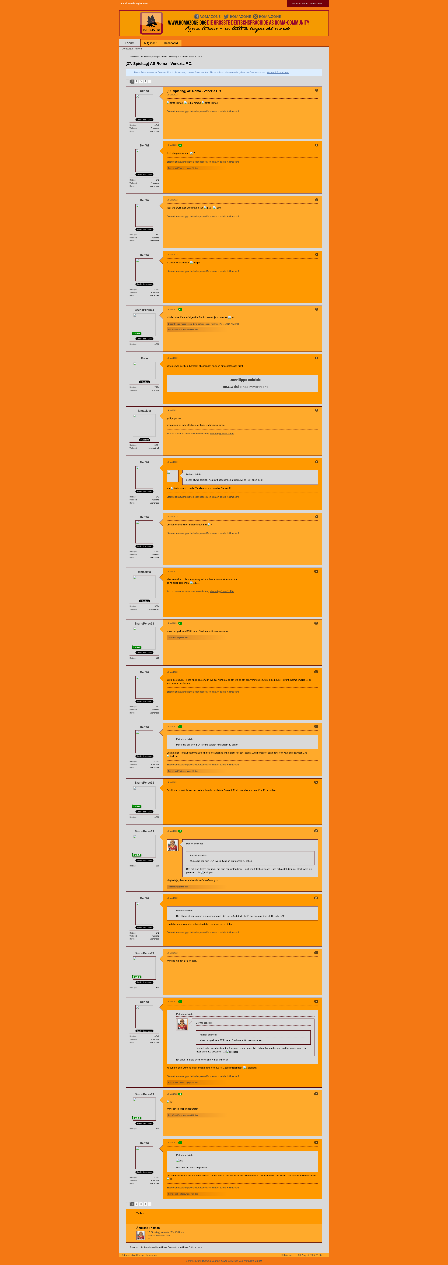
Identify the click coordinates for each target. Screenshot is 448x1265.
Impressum (151, 1255)
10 (316, 571)
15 (316, 831)
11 (316, 623)
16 (316, 898)
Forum (130, 43)
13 (316, 726)
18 (316, 1001)
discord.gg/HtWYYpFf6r (222, 433)
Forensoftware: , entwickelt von (224, 1261)
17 (316, 953)
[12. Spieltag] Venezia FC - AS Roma (165, 1232)
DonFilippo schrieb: (245, 380)
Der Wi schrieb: (194, 843)
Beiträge (133, 125)
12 (316, 672)
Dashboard (171, 43)
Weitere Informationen (278, 72)
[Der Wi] (140, 1235)
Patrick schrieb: (184, 739)
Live (148, 1238)
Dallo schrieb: (193, 474)
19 (316, 1094)
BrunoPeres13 (220, 324)
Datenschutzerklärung (132, 1255)
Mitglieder (150, 43)
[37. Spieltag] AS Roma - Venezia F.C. (159, 63)
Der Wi (149, 1235)
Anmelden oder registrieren (134, 3)
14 (316, 782)
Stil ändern (286, 1255)
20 (316, 1142)
